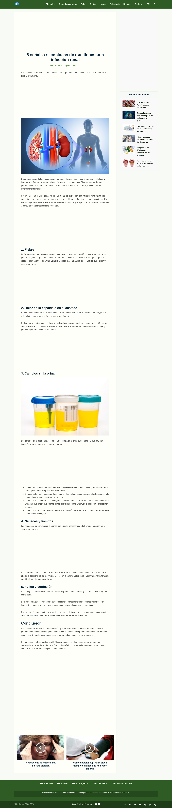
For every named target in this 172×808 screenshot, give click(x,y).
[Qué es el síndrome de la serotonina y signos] (130, 127)
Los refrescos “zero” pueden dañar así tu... (143, 104)
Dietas (93, 4)
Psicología (115, 4)
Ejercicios (50, 4)
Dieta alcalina (46, 783)
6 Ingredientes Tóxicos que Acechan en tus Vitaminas (143, 151)
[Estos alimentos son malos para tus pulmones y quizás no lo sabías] (130, 115)
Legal (74, 804)
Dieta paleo (62, 783)
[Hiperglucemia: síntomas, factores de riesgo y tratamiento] (130, 138)
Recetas (127, 4)
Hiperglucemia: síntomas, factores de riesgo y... (145, 139)
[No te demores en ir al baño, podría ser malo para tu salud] (130, 163)
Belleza (138, 4)
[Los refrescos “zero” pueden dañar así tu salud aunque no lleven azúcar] (130, 103)
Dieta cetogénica (80, 783)
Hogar (103, 4)
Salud (83, 4)
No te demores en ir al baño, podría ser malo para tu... (145, 163)
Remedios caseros (68, 4)
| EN (148, 4)
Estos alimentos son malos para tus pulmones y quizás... (145, 117)
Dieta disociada (100, 783)
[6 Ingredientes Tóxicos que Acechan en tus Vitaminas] (130, 150)
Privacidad (88, 804)
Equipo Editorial (75, 66)
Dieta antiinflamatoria (122, 783)
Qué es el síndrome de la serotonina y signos (145, 128)
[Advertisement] (65, 31)
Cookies (80, 804)
